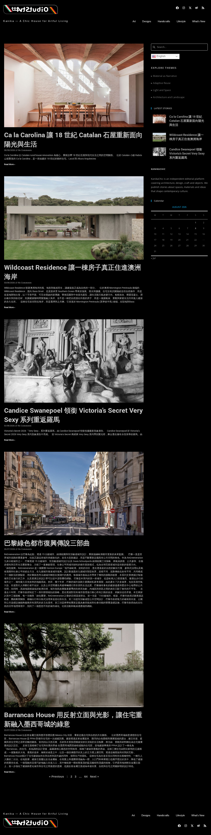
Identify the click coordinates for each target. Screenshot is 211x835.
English (161, 56)
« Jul (153, 258)
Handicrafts (164, 21)
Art (134, 21)
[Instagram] (184, 8)
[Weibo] (196, 8)
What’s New (198, 21)
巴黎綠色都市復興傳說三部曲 (47, 543)
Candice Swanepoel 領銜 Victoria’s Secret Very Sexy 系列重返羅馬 (187, 153)
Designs (146, 21)
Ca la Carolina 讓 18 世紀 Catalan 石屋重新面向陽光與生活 (186, 121)
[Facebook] (177, 8)
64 (86, 776)
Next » (94, 776)
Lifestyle (181, 21)
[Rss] (203, 8)
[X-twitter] (190, 8)
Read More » (9, 164)
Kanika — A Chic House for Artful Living (35, 21)
